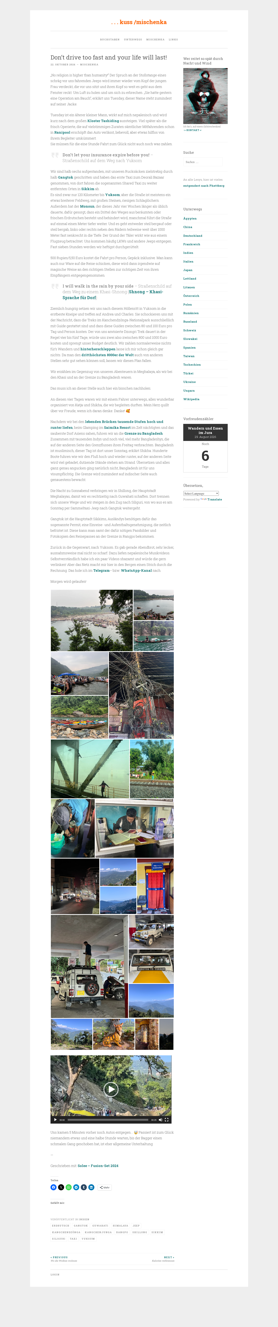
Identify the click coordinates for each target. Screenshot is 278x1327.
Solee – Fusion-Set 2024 (98, 1165)
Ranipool (62, 132)
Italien (188, 261)
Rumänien (191, 313)
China (187, 227)
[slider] (108, 1120)
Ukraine (189, 382)
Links (173, 39)
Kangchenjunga (98, 1232)
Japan (188, 270)
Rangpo (122, 1232)
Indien (84, 1219)
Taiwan (189, 356)
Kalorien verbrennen (163, 1259)
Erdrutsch (60, 1225)
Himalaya (120, 1225)
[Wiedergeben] (55, 1120)
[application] (111, 1089)
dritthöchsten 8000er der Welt (108, 355)
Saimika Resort (117, 427)
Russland (190, 321)
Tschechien (192, 364)
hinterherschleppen (98, 349)
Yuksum (88, 1238)
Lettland (189, 278)
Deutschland (192, 236)
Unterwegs (133, 39)
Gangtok (65, 177)
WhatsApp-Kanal (136, 570)
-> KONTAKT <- (192, 130)
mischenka (155, 39)
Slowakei (190, 339)
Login (55, 1274)
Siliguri (58, 1238)
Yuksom (112, 194)
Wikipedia (191, 399)
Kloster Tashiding (103, 120)
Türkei (188, 373)
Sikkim (87, 189)
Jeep (136, 1225)
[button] (91, 620)
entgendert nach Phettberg (203, 185)
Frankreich (191, 244)
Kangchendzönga (66, 1232)
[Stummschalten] (160, 1120)
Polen (187, 304)
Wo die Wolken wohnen (63, 1259)
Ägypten (190, 218)
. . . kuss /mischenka (139, 22)
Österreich (191, 296)
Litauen (189, 287)
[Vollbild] (167, 1120)
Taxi (73, 1238)
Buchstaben (110, 39)
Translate (214, 499)
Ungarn (189, 390)
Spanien (189, 347)
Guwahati (100, 1225)
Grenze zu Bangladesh (143, 433)
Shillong (139, 1232)
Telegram (101, 570)
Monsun (87, 206)
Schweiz (189, 330)
